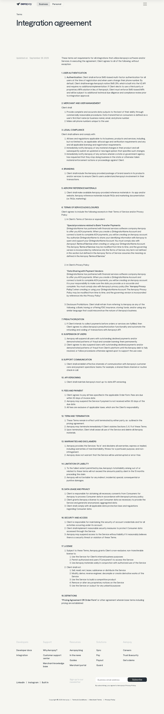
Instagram (33, 682)
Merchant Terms (95, 700)
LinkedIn (20, 682)
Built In (45, 682)
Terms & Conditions (79, 700)
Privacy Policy (110, 700)
